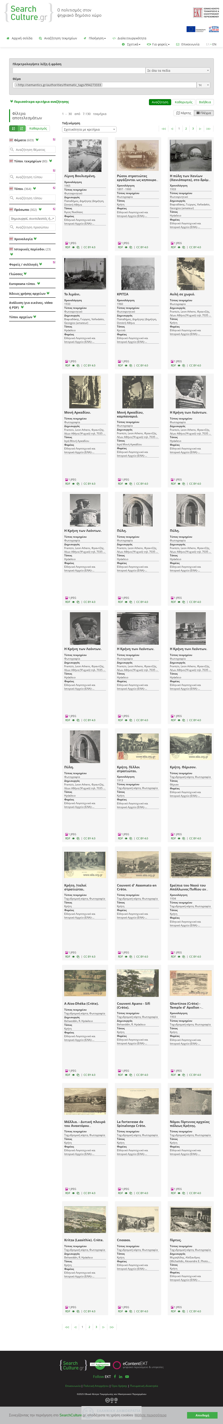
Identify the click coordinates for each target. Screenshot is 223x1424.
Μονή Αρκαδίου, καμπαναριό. (130, 414)
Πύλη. (122, 530)
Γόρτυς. (175, 1240)
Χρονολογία (23, 239)
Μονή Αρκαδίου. (77, 412)
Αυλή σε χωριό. (182, 294)
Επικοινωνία (190, 44)
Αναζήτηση (160, 102)
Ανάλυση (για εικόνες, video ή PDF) (31, 305)
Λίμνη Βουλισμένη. (80, 176)
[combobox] (177, 70)
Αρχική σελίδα (21, 38)
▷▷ (209, 128)
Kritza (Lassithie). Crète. (83, 1240)
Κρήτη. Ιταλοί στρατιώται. (75, 887)
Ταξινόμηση (71, 123)
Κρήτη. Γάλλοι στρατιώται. (128, 769)
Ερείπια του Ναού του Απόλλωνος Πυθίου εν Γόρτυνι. (188, 889)
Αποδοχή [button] (202, 1415)
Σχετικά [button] (132, 44)
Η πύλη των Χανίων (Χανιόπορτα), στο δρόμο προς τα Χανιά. (190, 180)
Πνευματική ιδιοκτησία (144, 1385)
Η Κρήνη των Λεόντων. (188, 412)
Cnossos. (124, 1240)
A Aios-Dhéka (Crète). (81, 1003)
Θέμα (17, 79)
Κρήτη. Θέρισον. (183, 767)
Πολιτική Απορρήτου (96, 1385)
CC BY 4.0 (89, 247)
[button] (39, 102)
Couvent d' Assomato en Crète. (137, 887)
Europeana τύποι (22, 284)
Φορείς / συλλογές (23, 264)
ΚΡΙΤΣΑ (122, 294)
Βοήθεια (205, 102)
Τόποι (22, 189)
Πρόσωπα (25, 210)
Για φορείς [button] (159, 44)
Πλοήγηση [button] (96, 38)
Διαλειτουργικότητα (131, 38)
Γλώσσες (16, 274)
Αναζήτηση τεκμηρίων (60, 38)
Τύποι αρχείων (20, 317)
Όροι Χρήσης (119, 1385)
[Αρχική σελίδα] (52, 12)
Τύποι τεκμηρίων (30, 161)
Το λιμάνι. (72, 294)
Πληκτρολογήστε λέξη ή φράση (37, 64)
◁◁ (164, 128)
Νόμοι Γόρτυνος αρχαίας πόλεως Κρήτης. (189, 1124)
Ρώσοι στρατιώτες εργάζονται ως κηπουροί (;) (137, 180)
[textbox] (104, 85)
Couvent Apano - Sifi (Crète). (133, 1005)
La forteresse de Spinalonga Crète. (131, 1124)
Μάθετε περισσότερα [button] (150, 1415)
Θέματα (24, 140)
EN (214, 44)
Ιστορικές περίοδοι (32, 249)
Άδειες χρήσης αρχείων (27, 293)
